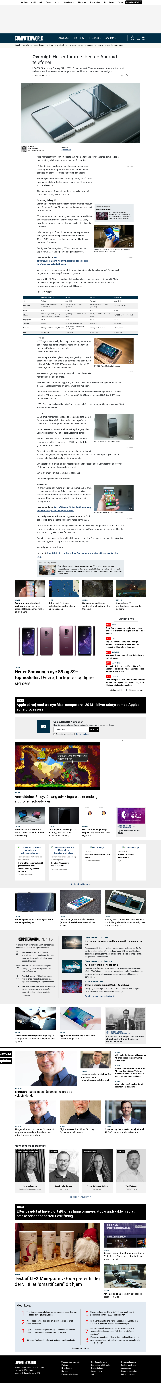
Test (114, 625)
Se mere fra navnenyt (80, 1197)
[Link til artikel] (30, 588)
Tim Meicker (131, 1186)
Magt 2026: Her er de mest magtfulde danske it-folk (43, 45)
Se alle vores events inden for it (99, 996)
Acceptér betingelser (64, 734)
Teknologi (62, 38)
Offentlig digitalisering (103, 209)
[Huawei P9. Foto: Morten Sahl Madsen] (114, 498)
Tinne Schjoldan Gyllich (97, 1186)
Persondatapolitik (128, 1362)
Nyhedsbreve (109, 2)
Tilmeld (94, 729)
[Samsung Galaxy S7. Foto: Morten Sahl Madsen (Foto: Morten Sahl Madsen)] (114, 236)
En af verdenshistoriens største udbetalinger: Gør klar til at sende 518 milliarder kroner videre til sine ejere (114, 1322)
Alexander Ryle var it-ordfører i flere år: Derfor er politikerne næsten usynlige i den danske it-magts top (125, 669)
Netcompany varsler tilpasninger (110, 45)
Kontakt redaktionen (69, 1374)
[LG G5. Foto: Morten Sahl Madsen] (114, 427)
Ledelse (115, 676)
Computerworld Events (100, 1365)
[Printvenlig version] (127, 75)
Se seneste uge (79, 1348)
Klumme (115, 652)
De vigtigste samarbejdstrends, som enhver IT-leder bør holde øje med (86, 566)
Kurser (57, 2)
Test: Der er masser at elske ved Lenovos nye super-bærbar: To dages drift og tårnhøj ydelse (125, 631)
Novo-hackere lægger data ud (81, 45)
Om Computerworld (28, 2)
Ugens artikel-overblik (70, 1362)
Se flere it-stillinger (80, 884)
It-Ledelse (95, 38)
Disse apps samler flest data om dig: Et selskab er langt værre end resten (50, 1322)
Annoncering (95, 2)
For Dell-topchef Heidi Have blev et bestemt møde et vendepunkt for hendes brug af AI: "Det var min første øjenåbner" (125, 682)
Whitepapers (96, 1371)
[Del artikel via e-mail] (123, 75)
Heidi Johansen (30, 1186)
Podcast (64, 1365)
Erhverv (79, 38)
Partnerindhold (97, 1368)
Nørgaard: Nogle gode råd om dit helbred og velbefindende (51, 1340)
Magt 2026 (116, 663)
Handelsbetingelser (129, 1371)
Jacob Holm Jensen (63, 1186)
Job (40, 2)
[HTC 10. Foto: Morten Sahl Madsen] (114, 351)
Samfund (110, 38)
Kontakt (121, 2)
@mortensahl (66, 150)
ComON (17, 600)
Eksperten (82, 2)
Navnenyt (65, 1371)
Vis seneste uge (136, 690)
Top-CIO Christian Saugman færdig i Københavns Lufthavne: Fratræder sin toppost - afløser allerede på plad (122, 644)
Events (48, 2)
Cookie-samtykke (128, 1365)
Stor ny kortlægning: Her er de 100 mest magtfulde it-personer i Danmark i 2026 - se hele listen (112, 1313)
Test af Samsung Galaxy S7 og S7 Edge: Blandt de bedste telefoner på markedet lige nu (62, 260)
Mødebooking (69, 2)
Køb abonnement (133, 2)
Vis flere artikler (116, 690)
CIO (113, 638)
